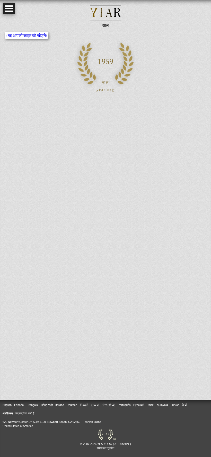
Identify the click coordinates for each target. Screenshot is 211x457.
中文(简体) (108, 404)
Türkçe (174, 404)
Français (32, 404)
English (7, 404)
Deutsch (72, 404)
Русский (138, 404)
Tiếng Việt (46, 404)
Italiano (59, 404)
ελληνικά (162, 404)
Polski (150, 404)
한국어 (95, 404)
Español (19, 404)
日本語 (84, 404)
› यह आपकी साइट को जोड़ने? (26, 35)
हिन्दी (184, 404)
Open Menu (9, 8)
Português (124, 404)
